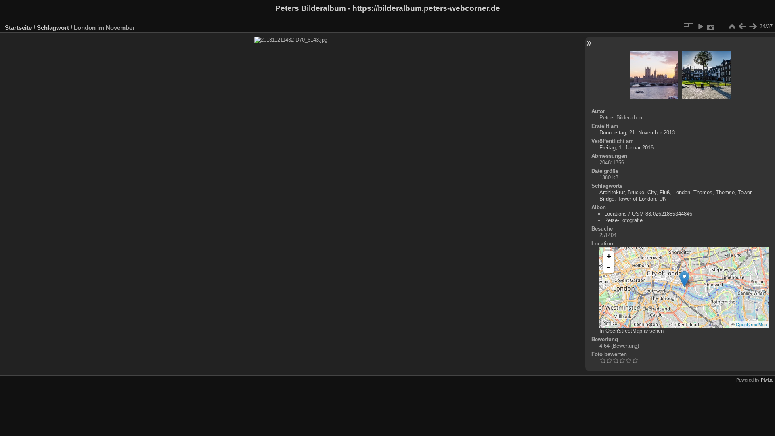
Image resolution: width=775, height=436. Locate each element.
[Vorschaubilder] (732, 26)
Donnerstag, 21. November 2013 (637, 133)
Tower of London (637, 199)
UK (662, 199)
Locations (615, 214)
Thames (702, 192)
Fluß (665, 192)
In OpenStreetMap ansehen (631, 331)
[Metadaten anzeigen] (711, 26)
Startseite (18, 27)
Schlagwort (53, 27)
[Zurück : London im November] (742, 26)
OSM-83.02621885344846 (662, 214)
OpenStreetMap (751, 324)
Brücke (636, 192)
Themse (725, 192)
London (681, 192)
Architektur (611, 192)
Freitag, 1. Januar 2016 (626, 148)
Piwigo (767, 379)
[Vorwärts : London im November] (753, 26)
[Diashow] (700, 26)
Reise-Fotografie (623, 220)
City (651, 192)
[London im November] (684, 279)
